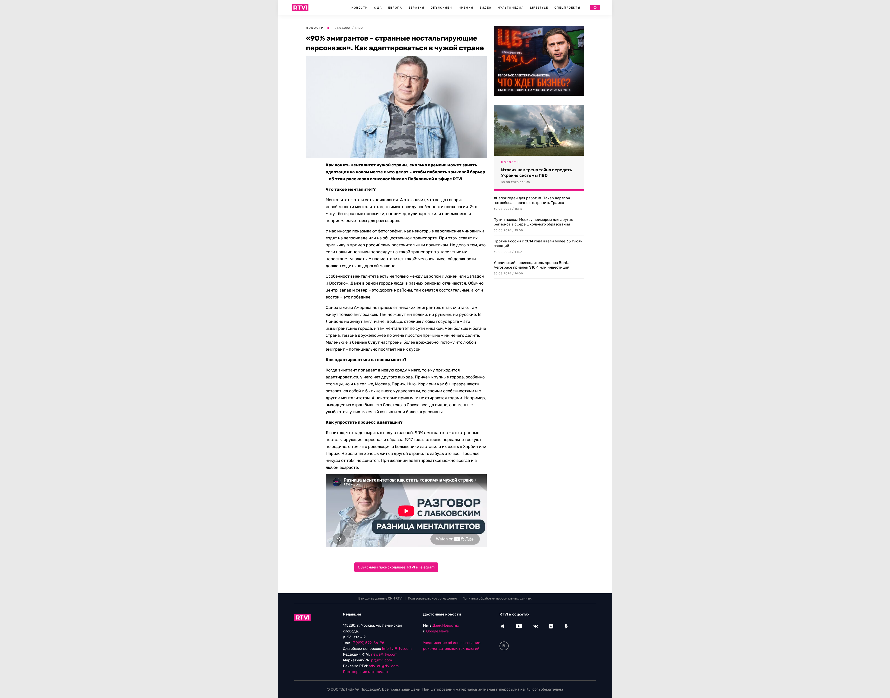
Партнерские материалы (365, 671)
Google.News (437, 631)
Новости (359, 7)
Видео (485, 7)
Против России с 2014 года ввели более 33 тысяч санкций (538, 243)
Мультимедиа (511, 7)
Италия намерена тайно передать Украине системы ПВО (536, 172)
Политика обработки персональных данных (497, 598)
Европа (395, 7)
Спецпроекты (567, 7)
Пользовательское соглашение (432, 598)
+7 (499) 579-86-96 (367, 643)
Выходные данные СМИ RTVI (380, 598)
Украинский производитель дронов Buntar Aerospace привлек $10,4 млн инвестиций (532, 265)
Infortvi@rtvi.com (397, 648)
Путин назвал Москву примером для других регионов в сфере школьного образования (533, 221)
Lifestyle (539, 7)
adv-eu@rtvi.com (384, 666)
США (378, 7)
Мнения (465, 7)
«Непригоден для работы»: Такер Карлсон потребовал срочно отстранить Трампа (532, 200)
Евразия (416, 7)
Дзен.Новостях (445, 625)
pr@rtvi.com (381, 660)
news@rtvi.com (384, 654)
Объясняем (441, 7)
